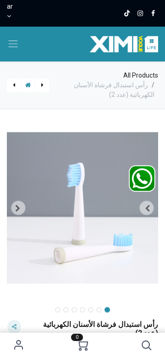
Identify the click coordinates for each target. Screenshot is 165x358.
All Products (140, 75)
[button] (146, 345)
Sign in (18, 345)
